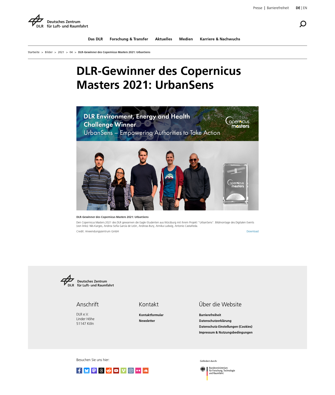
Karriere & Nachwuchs (220, 38)
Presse (257, 8)
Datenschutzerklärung (215, 321)
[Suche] (303, 24)
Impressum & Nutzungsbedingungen (226, 332)
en (305, 8)
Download (253, 231)
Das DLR (95, 38)
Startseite (34, 52)
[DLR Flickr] (138, 372)
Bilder (49, 52)
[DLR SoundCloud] (146, 372)
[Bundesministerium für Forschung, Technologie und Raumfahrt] (221, 384)
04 (71, 52)
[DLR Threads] (101, 372)
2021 (61, 52)
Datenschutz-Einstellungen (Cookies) (225, 326)
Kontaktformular (151, 315)
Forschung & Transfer (129, 38)
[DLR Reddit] (109, 372)
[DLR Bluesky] (87, 372)
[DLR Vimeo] (123, 372)
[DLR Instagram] (131, 372)
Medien (186, 38)
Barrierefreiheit (278, 8)
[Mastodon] (94, 372)
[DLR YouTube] (116, 372)
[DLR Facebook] (79, 372)
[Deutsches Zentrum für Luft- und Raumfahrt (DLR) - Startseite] (59, 23)
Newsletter (147, 321)
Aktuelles (163, 38)
